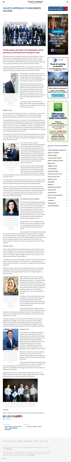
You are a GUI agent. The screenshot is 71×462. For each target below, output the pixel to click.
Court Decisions (52, 168)
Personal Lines (52, 190)
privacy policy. (9, 448)
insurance (8, 418)
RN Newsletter (20, 441)
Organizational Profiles (54, 187)
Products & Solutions (28, 441)
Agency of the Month (53, 152)
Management (51, 182)
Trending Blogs (52, 203)
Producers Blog (52, 192)
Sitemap (4, 458)
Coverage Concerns (53, 171)
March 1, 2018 (5, 14)
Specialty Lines (52, 197)
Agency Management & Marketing (57, 150)
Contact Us (42, 441)
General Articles (52, 179)
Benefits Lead (51, 163)
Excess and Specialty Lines (55, 174)
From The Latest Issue (54, 176)
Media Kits (36, 441)
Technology (51, 200)
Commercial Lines (52, 166)
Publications (13, 441)
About (8, 441)
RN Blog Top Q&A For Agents (55, 195)
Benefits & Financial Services (55, 160)
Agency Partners (52, 155)
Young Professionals (53, 205)
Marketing (50, 184)
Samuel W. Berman (31, 455)
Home (4, 441)
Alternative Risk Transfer (55, 158)
